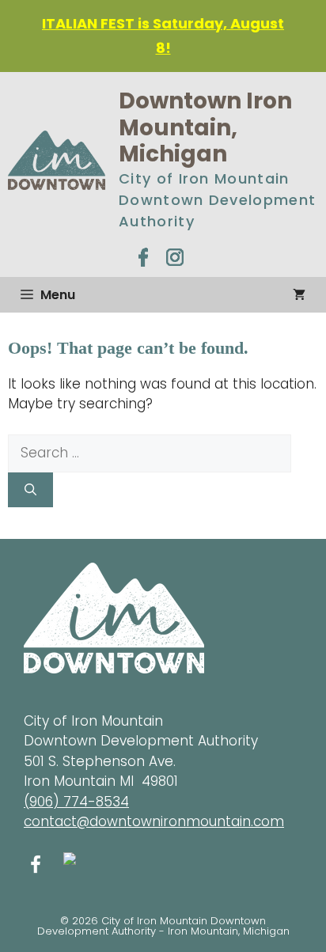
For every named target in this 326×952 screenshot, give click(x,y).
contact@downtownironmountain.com (154, 821)
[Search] (30, 490)
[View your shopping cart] (299, 295)
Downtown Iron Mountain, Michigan (205, 127)
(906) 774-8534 (76, 801)
